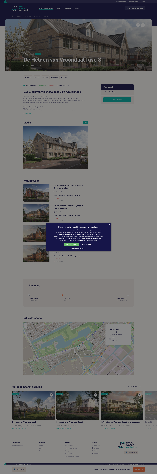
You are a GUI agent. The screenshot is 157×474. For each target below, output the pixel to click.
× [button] (109, 224)
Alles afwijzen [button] (86, 244)
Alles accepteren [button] (71, 244)
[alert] (78, 237)
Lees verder (94, 240)
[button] (78, 248)
